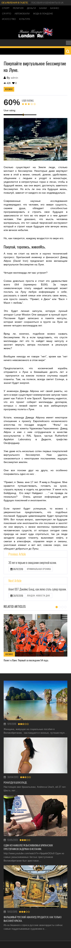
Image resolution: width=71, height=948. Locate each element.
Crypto (6, 13)
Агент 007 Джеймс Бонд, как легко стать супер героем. (37, 589)
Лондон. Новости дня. (38, 595)
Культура (24, 19)
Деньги (31, 8)
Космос (9, 89)
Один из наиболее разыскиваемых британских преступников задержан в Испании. (28, 847)
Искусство (9, 19)
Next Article (14, 580)
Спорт (5, 8)
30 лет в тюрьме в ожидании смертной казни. (32, 562)
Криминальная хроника (39, 568)
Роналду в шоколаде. (15, 782)
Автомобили (22, 13)
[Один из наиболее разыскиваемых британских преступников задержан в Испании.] (35, 815)
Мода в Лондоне (43, 13)
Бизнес (54, 8)
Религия (18, 8)
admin (14, 77)
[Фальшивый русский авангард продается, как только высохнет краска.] (35, 886)
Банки (43, 8)
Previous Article (17, 554)
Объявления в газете (14, 2)
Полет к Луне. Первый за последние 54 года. (26, 660)
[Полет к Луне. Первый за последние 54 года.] (35, 635)
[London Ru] (35, 37)
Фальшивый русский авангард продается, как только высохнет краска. (33, 919)
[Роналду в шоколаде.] (35, 755)
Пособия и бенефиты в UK (47, 2)
